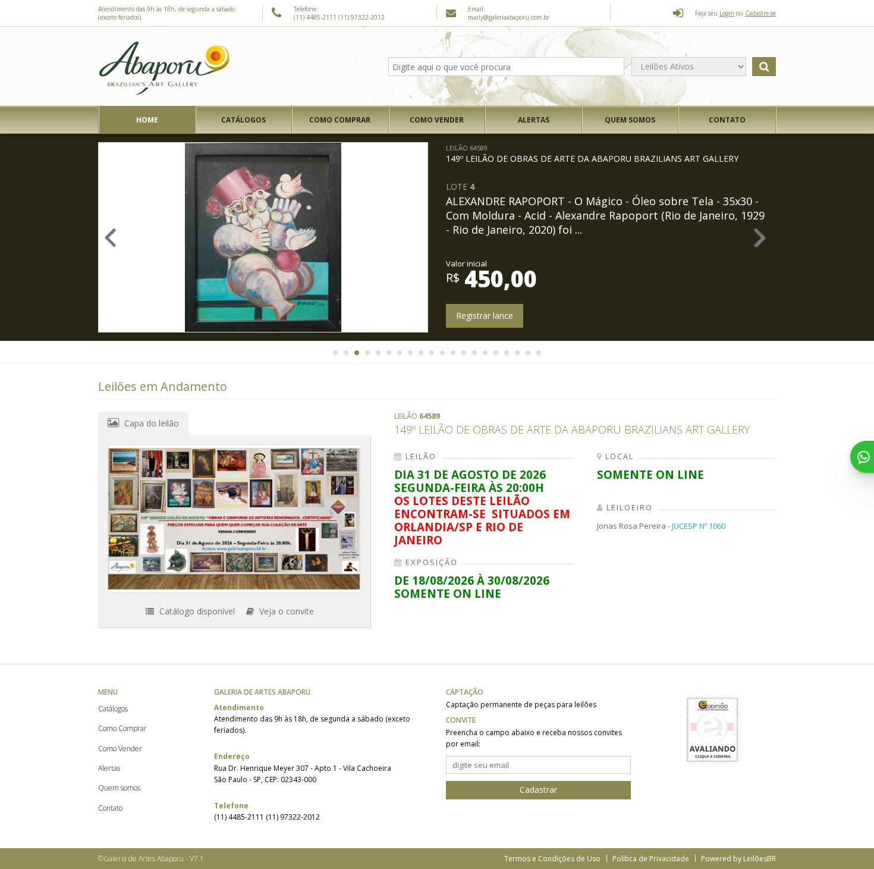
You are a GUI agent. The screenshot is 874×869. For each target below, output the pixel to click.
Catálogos (243, 120)
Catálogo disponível (196, 611)
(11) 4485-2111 (316, 17)
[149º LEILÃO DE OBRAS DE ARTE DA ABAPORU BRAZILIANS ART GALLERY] (234, 518)
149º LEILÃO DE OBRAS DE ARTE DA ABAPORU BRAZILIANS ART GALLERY (644, 153)
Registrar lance (536, 315)
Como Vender (437, 120)
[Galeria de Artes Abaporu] (164, 66)
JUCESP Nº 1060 (698, 525)
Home (147, 120)
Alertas (533, 120)
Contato (727, 120)
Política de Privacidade (650, 859)
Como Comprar (339, 120)
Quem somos (630, 120)
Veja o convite (285, 611)
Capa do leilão (150, 423)
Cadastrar (538, 789)
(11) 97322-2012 (361, 17)
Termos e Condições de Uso (552, 859)
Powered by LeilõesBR (738, 859)
